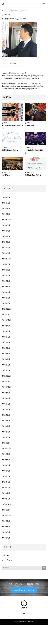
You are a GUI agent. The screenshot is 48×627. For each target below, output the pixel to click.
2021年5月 (6, 415)
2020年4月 (6, 482)
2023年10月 (6, 259)
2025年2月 (6, 214)
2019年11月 (6, 510)
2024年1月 (6, 253)
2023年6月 (6, 281)
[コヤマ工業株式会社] (3, 3)
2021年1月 (6, 437)
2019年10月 (6, 515)
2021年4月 (6, 421)
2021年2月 (6, 432)
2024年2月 (6, 247)
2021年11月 (6, 381)
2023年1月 (6, 303)
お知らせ (5, 556)
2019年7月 (6, 532)
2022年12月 (6, 309)
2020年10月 (6, 448)
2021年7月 (6, 404)
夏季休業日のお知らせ (10, 150)
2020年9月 (6, 454)
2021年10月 (6, 387)
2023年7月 (6, 275)
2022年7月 (6, 337)
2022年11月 (6, 314)
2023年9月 (6, 264)
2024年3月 (6, 242)
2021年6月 (6, 409)
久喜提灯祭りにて (31, 125)
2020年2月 (6, 493)
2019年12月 (6, 504)
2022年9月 (6, 326)
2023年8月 (6, 270)
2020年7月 (6, 465)
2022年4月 (6, 354)
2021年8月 (6, 398)
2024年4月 (6, 236)
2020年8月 (6, 460)
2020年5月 (6, 476)
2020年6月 (6, 471)
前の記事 (13, 63)
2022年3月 (6, 359)
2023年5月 (6, 287)
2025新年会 (6, 175)
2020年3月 (6, 488)
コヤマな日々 (7, 560)
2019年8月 (6, 527)
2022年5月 (6, 348)
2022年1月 (6, 370)
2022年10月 (6, 320)
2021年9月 (6, 393)
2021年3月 (6, 426)
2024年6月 (6, 231)
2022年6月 (6, 342)
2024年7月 (6, 225)
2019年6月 (6, 538)
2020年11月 (6, 443)
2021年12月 (6, 376)
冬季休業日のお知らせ (33, 175)
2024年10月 (6, 220)
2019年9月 (6, 521)
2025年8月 (6, 197)
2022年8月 (6, 331)
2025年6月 (6, 208)
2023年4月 (6, 292)
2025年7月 (6, 203)
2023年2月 (6, 298)
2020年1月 (6, 499)
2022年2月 (6, 365)
